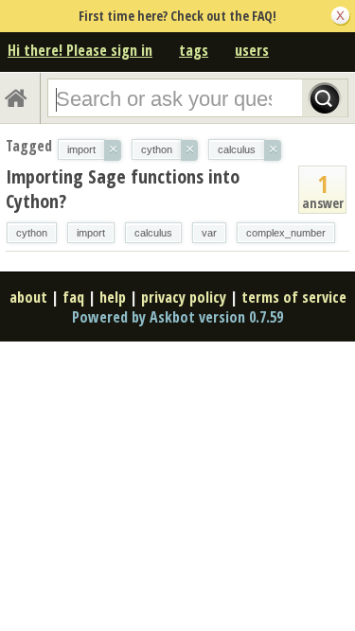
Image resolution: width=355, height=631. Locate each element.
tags (193, 50)
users (252, 50)
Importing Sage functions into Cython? (123, 189)
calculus (153, 232)
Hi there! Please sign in (80, 50)
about (28, 297)
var (209, 232)
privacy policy (183, 297)
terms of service (293, 297)
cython (31, 232)
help (112, 297)
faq (73, 297)
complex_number (286, 232)
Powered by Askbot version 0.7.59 (177, 317)
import (91, 232)
